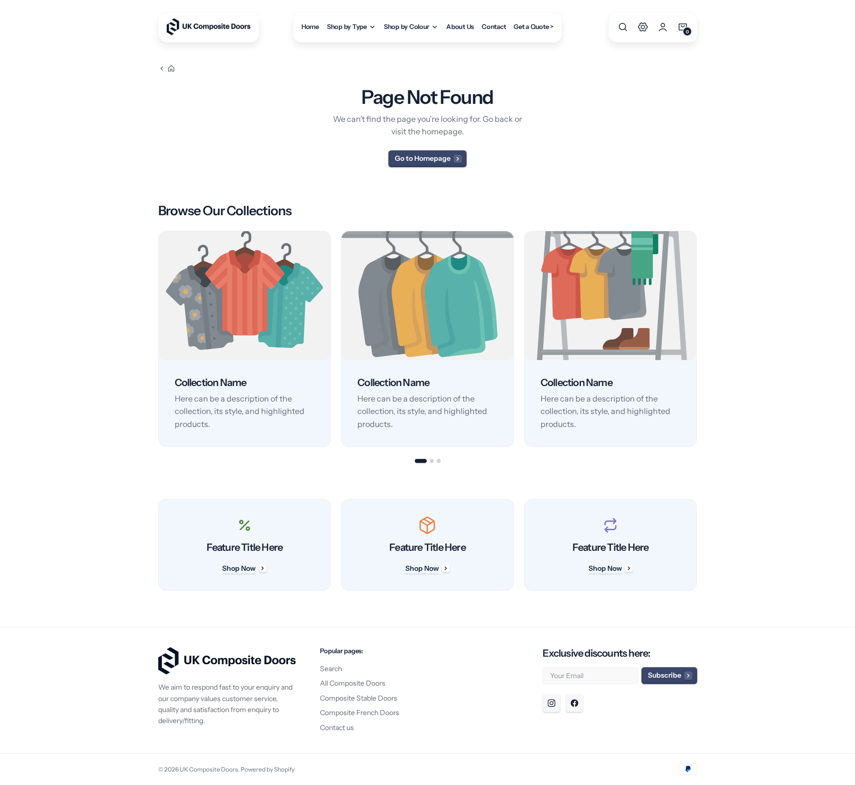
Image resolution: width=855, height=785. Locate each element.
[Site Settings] (643, 27)
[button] (623, 27)
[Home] (166, 68)
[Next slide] (697, 339)
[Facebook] (574, 703)
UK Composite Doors (209, 769)
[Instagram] (552, 703)
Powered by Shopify (267, 769)
